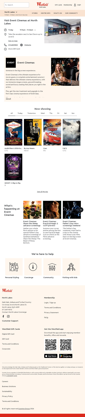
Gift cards (58, 5)
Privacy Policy (7, 396)
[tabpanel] (42, 155)
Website (27, 45)
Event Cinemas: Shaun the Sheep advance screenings (31, 224)
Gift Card (5, 339)
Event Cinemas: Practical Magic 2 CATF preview (50, 224)
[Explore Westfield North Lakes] (43, 5)
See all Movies (42, 192)
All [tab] (12, 113)
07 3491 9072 (7, 310)
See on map (13, 41)
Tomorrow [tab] (31, 113)
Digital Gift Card (8, 334)
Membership (68, 5)
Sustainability (7, 391)
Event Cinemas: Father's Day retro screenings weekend (71, 224)
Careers (5, 381)
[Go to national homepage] (7, 290)
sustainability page (11, 375)
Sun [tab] (73, 113)
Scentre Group (24, 409)
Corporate (6, 349)
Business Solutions (9, 386)
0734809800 (13, 45)
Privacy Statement (51, 312)
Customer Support (10, 321)
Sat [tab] (65, 113)
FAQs (46, 317)
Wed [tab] (42, 113)
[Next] (80, 209)
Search (10, 5)
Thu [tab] (50, 113)
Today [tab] (20, 113)
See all (8, 99)
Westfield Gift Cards (11, 329)
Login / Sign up (50, 302)
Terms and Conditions (52, 307)
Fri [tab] (58, 113)
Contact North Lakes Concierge (14, 312)
